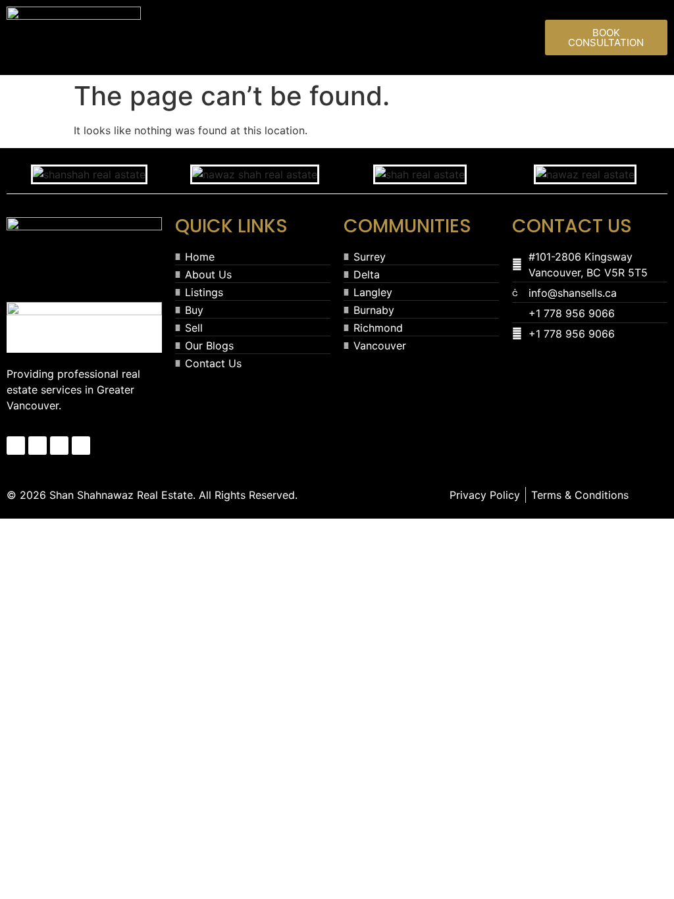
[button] (343, 34)
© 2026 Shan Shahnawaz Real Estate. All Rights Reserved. (152, 494)
